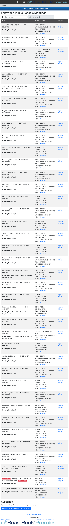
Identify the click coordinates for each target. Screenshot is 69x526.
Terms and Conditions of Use (45, 520)
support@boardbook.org (34, 514)
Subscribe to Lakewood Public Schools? (17, 508)
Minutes (60, 64)
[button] (24, 2)
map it (43, 33)
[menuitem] (18, 2)
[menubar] (34, 2)
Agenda (60, 25)
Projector (61, 27)
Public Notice (62, 489)
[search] (18, 2)
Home (4, 5)
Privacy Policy (5, 520)
